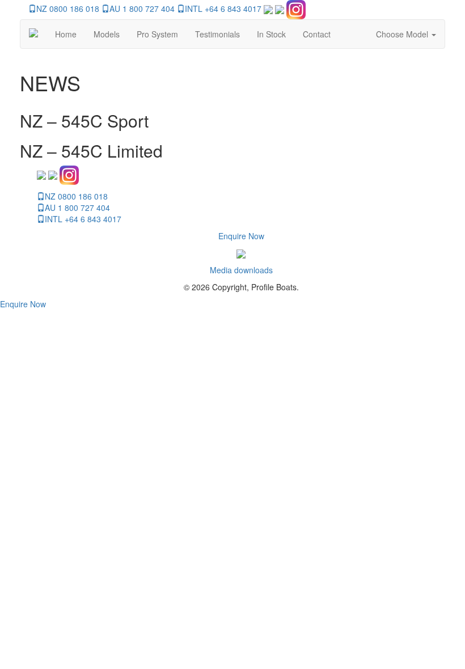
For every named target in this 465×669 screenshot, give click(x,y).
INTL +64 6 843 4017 (223, 8)
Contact (317, 34)
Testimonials (217, 34)
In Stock (271, 34)
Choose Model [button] (403, 34)
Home (66, 34)
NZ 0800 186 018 (67, 8)
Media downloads (241, 270)
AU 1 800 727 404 (142, 8)
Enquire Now (241, 236)
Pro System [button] (157, 34)
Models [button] (107, 34)
